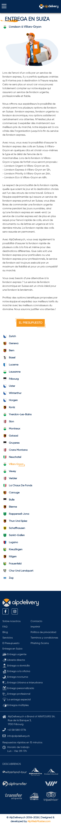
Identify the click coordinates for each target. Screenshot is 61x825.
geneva (13, 343)
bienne (13, 507)
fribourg (14, 379)
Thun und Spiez (18, 521)
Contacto (36, 621)
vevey (12, 471)
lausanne (14, 372)
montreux (14, 428)
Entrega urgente (16, 654)
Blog (5, 632)
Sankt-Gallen (17, 535)
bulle (11, 499)
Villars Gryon (16, 464)
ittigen (13, 556)
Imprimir (35, 627)
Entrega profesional (18, 694)
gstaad (13, 436)
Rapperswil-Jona (19, 514)
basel (12, 357)
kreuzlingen (15, 549)
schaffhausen (17, 528)
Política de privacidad (43, 632)
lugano (13, 542)
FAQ (4, 627)
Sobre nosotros (11, 621)
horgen (13, 400)
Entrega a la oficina (18, 671)
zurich (12, 336)
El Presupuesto (30, 322)
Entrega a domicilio (18, 665)
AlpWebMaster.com (39, 821)
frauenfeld (15, 563)
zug (11, 578)
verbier (13, 478)
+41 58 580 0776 (16, 730)
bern (11, 350)
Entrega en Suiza (12, 649)
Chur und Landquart (21, 571)
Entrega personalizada (20, 688)
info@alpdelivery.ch (18, 736)
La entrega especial (19, 699)
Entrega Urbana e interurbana (25, 682)
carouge (14, 492)
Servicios (7, 638)
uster (12, 386)
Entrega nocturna (17, 677)
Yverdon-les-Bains (20, 414)
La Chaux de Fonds (20, 485)
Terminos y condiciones (44, 638)
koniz (12, 407)
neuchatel (15, 457)
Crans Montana (18, 450)
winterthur (15, 393)
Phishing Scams (40, 643)
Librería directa (16, 660)
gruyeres (14, 443)
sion (11, 421)
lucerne (13, 364)
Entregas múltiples (18, 705)
